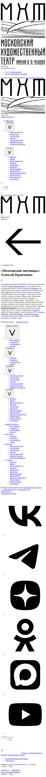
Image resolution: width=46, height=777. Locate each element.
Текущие (13, 358)
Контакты (13, 167)
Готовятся (13, 360)
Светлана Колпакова (31, 314)
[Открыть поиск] (2, 2)
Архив (12, 364)
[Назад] (23, 263)
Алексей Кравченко (30, 288)
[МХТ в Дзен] (25, 614)
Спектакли (14, 342)
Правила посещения (17, 144)
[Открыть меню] (2, 183)
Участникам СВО (16, 140)
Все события (14, 340)
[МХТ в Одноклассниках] (25, 654)
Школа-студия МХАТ (18, 173)
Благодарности (15, 177)
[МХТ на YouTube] (25, 734)
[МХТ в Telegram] (25, 575)
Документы (14, 179)
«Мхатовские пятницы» (17, 286)
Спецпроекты (15, 344)
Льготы (13, 138)
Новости (13, 157)
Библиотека (14, 165)
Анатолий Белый (15, 314)
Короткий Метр (16, 169)
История (13, 163)
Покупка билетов (16, 132)
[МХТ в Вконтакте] (25, 535)
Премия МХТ (15, 171)
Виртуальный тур (16, 161)
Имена (12, 159)
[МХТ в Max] (25, 694)
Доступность (15, 136)
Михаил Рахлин (22, 322)
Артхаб (12, 346)
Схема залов (14, 134)
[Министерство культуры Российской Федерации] (11, 753)
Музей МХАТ (15, 175)
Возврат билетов (16, 142)
